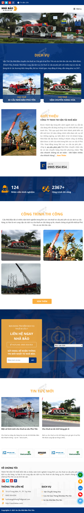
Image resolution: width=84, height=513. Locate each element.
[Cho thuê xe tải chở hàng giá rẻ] (20, 412)
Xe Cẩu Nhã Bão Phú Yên (52, 500)
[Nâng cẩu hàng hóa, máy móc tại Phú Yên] (61, 412)
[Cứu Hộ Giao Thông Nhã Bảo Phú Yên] (62, 88)
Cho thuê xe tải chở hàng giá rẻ (14, 429)
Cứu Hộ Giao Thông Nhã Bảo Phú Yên (57, 496)
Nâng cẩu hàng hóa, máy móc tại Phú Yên (60, 429)
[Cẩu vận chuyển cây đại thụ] (63, 260)
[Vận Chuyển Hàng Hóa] (21, 88)
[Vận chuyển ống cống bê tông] (21, 260)
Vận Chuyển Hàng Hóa (21, 100)
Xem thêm (42, 301)
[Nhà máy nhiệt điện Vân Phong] (21, 294)
